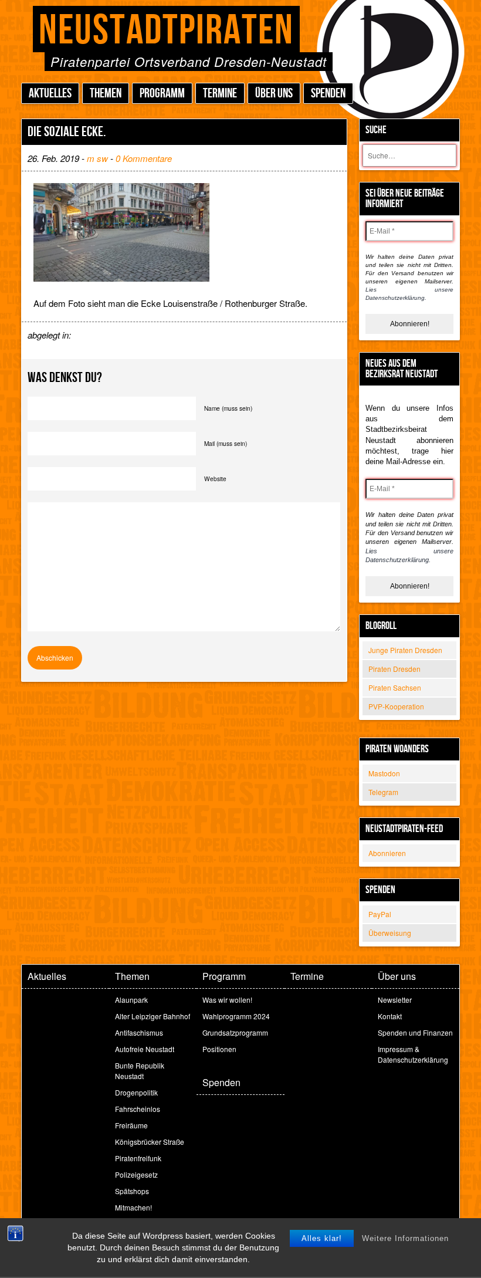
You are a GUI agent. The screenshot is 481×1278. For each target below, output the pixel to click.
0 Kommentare (144, 158)
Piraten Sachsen (394, 687)
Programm (162, 94)
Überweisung (389, 933)
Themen (105, 94)
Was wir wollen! (227, 1000)
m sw (97, 158)
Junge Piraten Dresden (405, 650)
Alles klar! (322, 1238)
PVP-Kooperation (396, 706)
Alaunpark (131, 1000)
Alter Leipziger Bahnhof (152, 1016)
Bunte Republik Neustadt (139, 1070)
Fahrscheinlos (137, 1109)
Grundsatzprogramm (235, 1032)
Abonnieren (387, 853)
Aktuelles (50, 94)
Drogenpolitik (136, 1092)
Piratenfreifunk (138, 1158)
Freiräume (131, 1125)
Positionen (219, 1049)
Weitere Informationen (405, 1238)
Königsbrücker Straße (149, 1142)
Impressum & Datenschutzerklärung (413, 1054)
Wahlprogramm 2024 (236, 1016)
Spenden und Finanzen (415, 1032)
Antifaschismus (139, 1032)
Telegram (383, 792)
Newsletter (395, 1000)
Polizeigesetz (136, 1174)
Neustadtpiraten (166, 30)
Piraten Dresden (394, 669)
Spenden (328, 94)
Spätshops (132, 1191)
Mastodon (384, 773)
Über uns (274, 94)
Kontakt (390, 1016)
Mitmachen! (133, 1207)
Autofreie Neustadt (144, 1049)
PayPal (379, 914)
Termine (220, 94)
